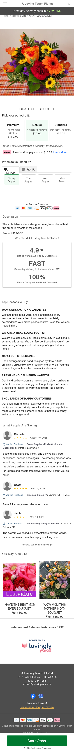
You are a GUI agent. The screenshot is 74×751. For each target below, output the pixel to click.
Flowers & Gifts (19, 15)
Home (5, 15)
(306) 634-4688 (37, 680)
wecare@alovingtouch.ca (37, 684)
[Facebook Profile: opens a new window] (33, 696)
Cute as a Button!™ (37, 495)
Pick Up (31, 169)
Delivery (10, 172)
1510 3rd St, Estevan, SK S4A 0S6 (37, 677)
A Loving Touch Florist (37, 3)
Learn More (60, 152)
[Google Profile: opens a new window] (40, 696)
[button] (66, 742)
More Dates (62, 179)
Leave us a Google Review (37, 707)
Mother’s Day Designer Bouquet (43, 523)
